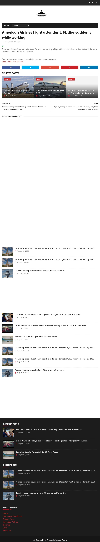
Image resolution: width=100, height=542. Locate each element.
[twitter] (92, 2)
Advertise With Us (10, 522)
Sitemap (6, 525)
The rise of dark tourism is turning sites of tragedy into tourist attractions (47, 314)
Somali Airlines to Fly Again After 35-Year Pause (36, 337)
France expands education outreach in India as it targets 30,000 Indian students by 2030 (54, 248)
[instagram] (96, 2)
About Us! (7, 530)
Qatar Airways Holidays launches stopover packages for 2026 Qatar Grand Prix (50, 325)
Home (6, 25)
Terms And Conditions (12, 516)
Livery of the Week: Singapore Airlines (17, 91)
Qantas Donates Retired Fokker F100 (50, 91)
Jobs (5, 528)
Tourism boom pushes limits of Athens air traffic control (40, 270)
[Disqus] (50, 149)
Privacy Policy (9, 519)
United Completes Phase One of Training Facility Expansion (81, 91)
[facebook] (89, 2)
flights (19, 42)
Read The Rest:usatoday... (13, 62)
